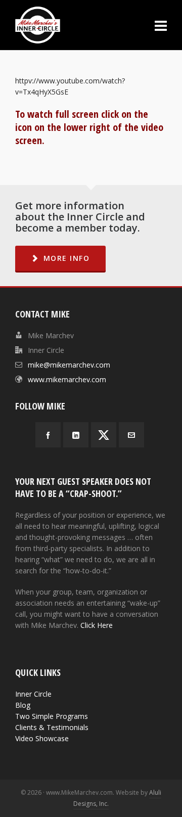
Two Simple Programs (51, 716)
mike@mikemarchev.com (69, 365)
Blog (22, 705)
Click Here (96, 625)
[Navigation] (161, 25)
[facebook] (48, 434)
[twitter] (103, 434)
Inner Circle (33, 694)
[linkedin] (75, 434)
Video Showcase (42, 738)
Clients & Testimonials (51, 727)
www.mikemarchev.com (67, 379)
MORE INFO (66, 258)
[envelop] (131, 434)
